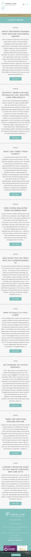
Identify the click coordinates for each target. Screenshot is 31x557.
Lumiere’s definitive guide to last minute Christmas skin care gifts (15, 469)
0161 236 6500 (15, 520)
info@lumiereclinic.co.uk (15, 537)
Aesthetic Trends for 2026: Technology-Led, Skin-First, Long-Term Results (15, 95)
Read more (15, 79)
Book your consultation (16, 15)
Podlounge (18, 523)
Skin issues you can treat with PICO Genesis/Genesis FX (15, 260)
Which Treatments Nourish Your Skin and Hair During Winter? (15, 34)
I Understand (16, 555)
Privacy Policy (15, 543)
